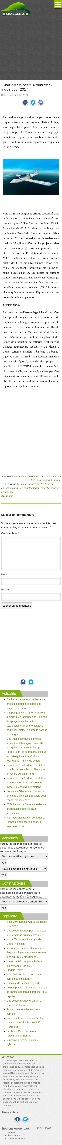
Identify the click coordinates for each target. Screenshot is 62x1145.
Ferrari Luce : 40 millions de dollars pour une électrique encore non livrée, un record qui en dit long (26, 782)
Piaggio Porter (15, 970)
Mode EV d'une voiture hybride (24, 939)
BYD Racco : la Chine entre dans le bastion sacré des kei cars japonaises (27, 809)
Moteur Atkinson (16, 943)
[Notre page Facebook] (23, 682)
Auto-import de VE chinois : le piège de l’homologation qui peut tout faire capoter (27, 992)
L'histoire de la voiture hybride (23, 983)
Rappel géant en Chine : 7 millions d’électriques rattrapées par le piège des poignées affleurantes (27, 717)
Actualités (7, 496)
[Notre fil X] (25, 1119)
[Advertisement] (31, 48)
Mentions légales (16, 1138)
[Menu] (58, 4)
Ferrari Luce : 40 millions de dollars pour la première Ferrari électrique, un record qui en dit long (26, 769)
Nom (4, 574)
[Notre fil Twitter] (30, 682)
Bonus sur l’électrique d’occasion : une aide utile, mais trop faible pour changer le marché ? (26, 795)
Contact (11, 1132)
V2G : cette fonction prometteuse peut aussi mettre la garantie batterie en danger (27, 730)
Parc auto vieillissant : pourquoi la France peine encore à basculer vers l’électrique (26, 822)
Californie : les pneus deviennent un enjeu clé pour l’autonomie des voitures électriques (27, 704)
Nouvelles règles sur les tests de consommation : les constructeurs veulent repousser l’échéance (30, 488)
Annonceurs (14, 1135)
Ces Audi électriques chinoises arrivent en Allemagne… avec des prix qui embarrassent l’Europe (26, 743)
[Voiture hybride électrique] (15, 8)
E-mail (5, 589)
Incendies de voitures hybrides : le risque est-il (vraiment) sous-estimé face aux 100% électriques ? (26, 952)
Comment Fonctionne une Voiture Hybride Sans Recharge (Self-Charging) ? (25, 1022)
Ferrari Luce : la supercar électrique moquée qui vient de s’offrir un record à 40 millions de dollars (26, 756)
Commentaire (10, 533)
